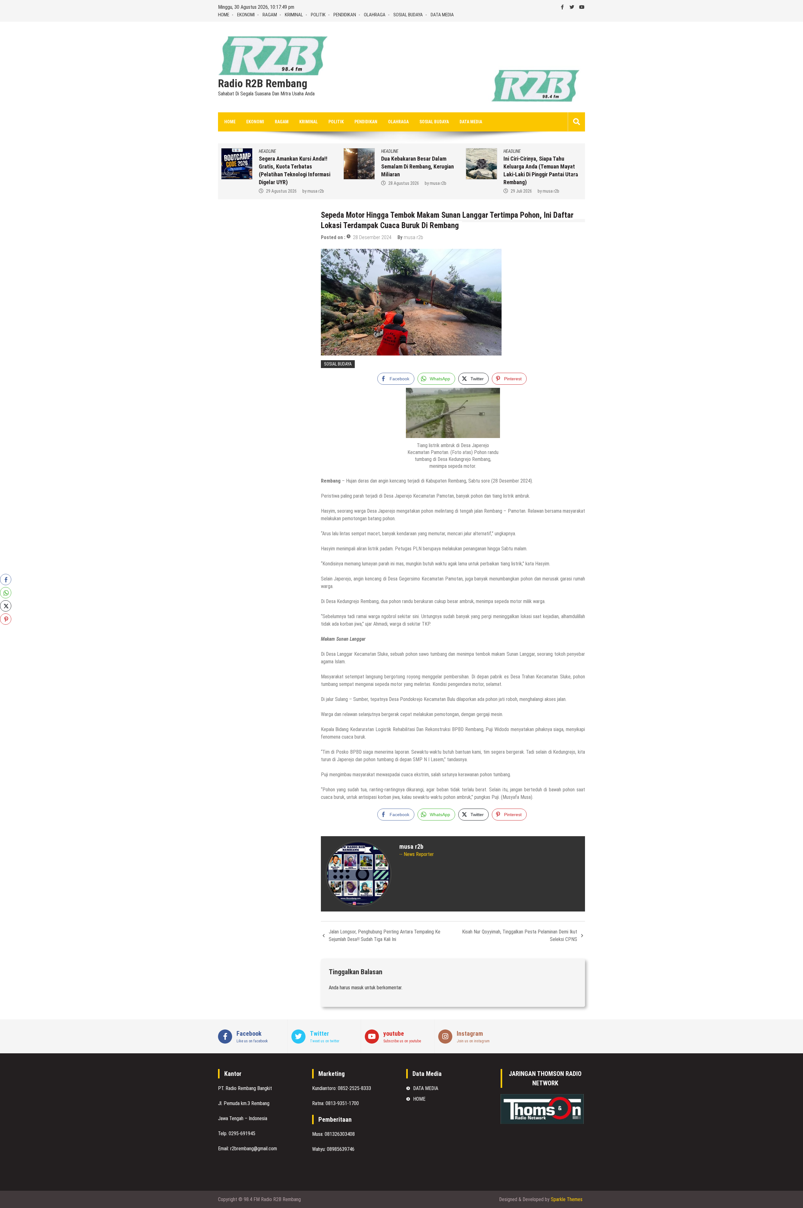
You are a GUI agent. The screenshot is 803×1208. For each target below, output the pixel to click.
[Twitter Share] (5, 606)
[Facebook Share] (5, 579)
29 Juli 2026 (399, 191)
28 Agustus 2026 (281, 183)
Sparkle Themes (566, 1199)
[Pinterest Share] (5, 619)
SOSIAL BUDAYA (408, 15)
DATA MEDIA (442, 15)
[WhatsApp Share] (5, 592)
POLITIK (318, 15)
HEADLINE (267, 151)
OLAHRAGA (375, 15)
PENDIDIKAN (344, 15)
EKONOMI (246, 15)
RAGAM (270, 15)
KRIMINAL (294, 15)
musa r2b (315, 183)
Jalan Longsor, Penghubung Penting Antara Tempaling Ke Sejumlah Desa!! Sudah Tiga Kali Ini (384, 935)
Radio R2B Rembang (262, 84)
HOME (223, 15)
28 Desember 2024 (372, 237)
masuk (357, 988)
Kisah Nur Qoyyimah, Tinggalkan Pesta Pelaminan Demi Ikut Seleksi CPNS (519, 935)
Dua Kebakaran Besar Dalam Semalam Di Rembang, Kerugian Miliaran (295, 166)
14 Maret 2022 (524, 191)
